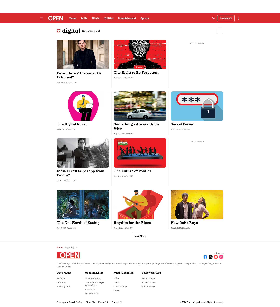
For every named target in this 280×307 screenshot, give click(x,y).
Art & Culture (148, 278)
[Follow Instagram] (221, 257)
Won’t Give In (92, 293)
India (84, 18)
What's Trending (123, 272)
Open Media (64, 272)
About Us (90, 302)
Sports (145, 18)
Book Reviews (148, 286)
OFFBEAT (227, 18)
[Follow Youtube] (216, 257)
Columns (61, 282)
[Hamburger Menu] (41, 18)
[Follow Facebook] (205, 257)
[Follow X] (211, 257)
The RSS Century (93, 278)
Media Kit (103, 302)
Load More (140, 235)
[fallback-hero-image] (83, 54)
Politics (108, 18)
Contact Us (117, 302)
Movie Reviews (149, 282)
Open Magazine (94, 272)
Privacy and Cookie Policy (69, 302)
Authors (61, 278)
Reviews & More (151, 272)
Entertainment (127, 18)
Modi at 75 (90, 289)
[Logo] (54, 18)
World (96, 18)
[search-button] (214, 18)
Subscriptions (64, 286)
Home (72, 18)
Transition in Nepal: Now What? (95, 284)
